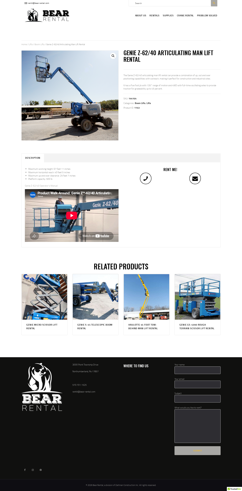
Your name (180, 364)
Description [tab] (32, 157)
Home (24, 44)
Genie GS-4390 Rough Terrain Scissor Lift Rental (197, 326)
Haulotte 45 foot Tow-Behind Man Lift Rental (143, 326)
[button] (113, 56)
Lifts (31, 44)
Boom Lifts (39, 44)
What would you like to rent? (188, 407)
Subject (178, 393)
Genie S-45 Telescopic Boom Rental (94, 326)
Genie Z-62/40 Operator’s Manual (41, 185)
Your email (179, 378)
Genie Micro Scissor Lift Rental (41, 326)
